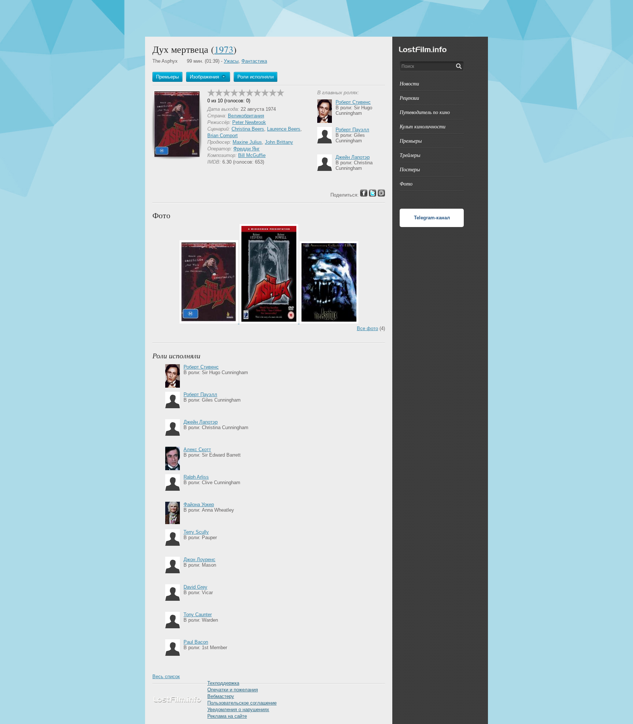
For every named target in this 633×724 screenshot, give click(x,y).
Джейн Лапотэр (353, 157)
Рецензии (409, 97)
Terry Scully (196, 532)
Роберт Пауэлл (352, 129)
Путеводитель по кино (425, 112)
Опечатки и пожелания (232, 689)
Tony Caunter (198, 614)
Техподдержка (223, 683)
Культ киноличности (422, 126)
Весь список (166, 676)
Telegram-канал (432, 217)
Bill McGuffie (252, 155)
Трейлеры (410, 154)
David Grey (195, 587)
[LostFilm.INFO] (316, 18)
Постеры (410, 169)
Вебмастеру (220, 696)
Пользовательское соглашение (242, 703)
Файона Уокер (199, 504)
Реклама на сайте (227, 716)
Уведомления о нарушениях (238, 709)
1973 (223, 49)
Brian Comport (222, 135)
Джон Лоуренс (199, 559)
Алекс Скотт (197, 449)
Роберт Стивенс (353, 102)
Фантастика (254, 61)
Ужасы (231, 61)
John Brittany (279, 142)
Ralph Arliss (196, 477)
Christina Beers (248, 129)
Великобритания (246, 115)
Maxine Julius (247, 142)
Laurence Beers (283, 129)
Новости (409, 83)
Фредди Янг (246, 148)
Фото (406, 183)
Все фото (367, 328)
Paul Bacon (196, 642)
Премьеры (411, 140)
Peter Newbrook (249, 122)
